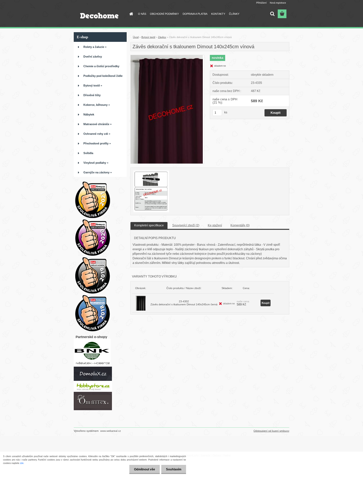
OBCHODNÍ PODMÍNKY (164, 13)
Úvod (136, 37)
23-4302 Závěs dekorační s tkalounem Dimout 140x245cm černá (183, 303)
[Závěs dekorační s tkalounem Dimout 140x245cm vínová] (167, 56)
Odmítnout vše (144, 469)
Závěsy (162, 37)
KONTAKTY (218, 13)
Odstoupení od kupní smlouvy (271, 430)
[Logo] (100, 14)
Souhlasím (173, 469)
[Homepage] (130, 13)
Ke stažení (215, 225)
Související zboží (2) (185, 225)
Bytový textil (148, 37)
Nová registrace (278, 3)
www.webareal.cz (110, 430)
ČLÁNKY (234, 13)
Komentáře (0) (240, 225)
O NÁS (142, 13)
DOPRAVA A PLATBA (195, 13)
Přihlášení (261, 3)
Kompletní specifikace (149, 225)
